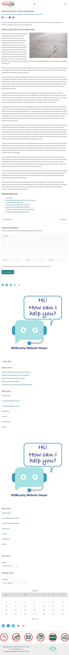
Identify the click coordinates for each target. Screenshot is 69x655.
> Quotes (4, 416)
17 (6, 610)
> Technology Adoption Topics (11, 406)
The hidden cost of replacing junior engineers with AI (17, 384)
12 (25, 606)
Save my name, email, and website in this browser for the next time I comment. (27, 266)
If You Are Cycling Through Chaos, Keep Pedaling (20, 209)
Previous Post (7, 219)
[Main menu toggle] (65, 4)
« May (32, 619)
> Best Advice (5, 411)
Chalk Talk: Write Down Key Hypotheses (13, 378)
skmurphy (16, 14)
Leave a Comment (7, 14)
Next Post (63, 219)
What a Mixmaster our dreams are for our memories (21, 200)
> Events (4, 427)
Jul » (36, 619)
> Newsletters (6, 421)
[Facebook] (2, 17)
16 (62, 606)
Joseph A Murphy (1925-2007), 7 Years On (18, 205)
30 (62, 613)
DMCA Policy (19, 649)
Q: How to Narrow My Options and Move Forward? (16, 372)
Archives (4, 562)
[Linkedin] (13, 17)
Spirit (21, 14)
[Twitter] (6, 17)
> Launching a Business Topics (10, 401)
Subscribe (7, 361)
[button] (34, 4)
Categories (5, 579)
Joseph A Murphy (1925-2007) (14, 202)
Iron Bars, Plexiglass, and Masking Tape (17, 212)
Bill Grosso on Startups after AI (11, 381)
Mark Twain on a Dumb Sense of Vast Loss (18, 207)
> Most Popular (6, 395)
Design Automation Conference (16, 47)
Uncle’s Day (9, 198)
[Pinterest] (10, 17)
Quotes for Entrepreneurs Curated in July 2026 (15, 375)
